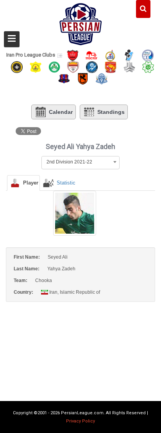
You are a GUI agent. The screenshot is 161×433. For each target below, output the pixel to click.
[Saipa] (129, 66)
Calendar (61, 112)
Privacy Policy (80, 421)
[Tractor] (91, 55)
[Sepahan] (17, 66)
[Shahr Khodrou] (110, 66)
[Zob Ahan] (54, 66)
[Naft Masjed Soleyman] (110, 55)
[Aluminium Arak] (101, 79)
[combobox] (80, 161)
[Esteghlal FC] (148, 55)
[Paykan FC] (129, 55)
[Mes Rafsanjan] (83, 79)
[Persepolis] (73, 55)
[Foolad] (73, 66)
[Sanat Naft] (35, 66)
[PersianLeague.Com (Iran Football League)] (80, 22)
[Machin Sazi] (148, 66)
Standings (111, 112)
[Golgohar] (92, 66)
